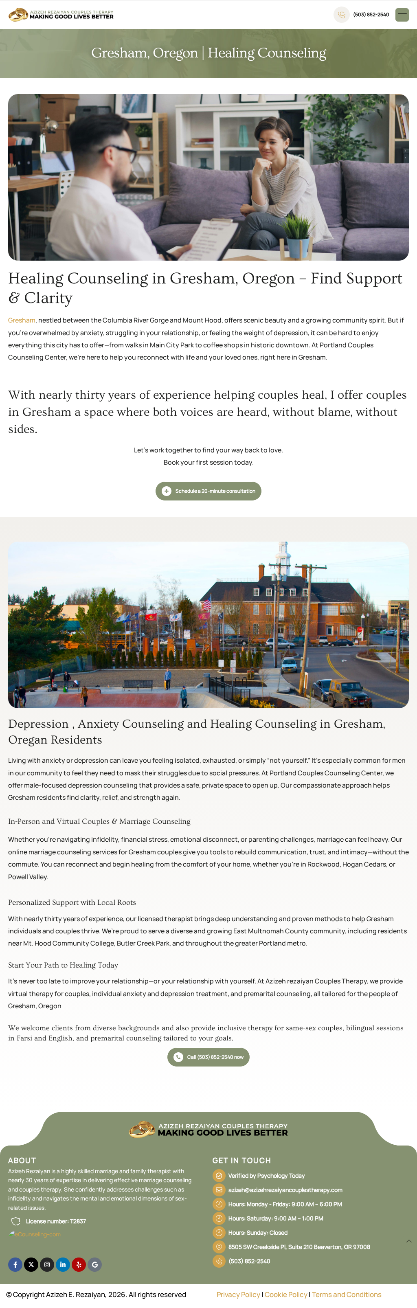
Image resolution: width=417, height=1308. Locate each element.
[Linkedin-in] (63, 1265)
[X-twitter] (31, 1265)
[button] (402, 15)
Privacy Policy (238, 1294)
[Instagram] (47, 1265)
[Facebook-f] (15, 1265)
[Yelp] (79, 1265)
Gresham (21, 320)
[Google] (95, 1265)
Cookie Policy (286, 1294)
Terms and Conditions (347, 1294)
